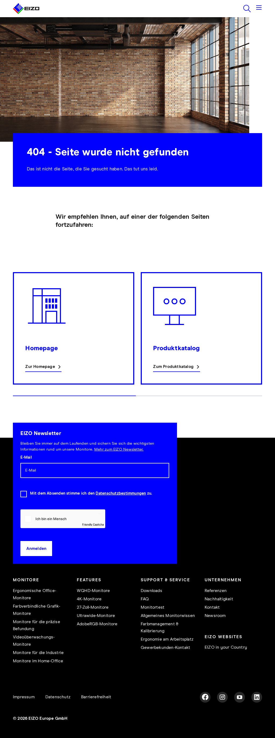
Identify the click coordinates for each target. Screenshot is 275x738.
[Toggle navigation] (259, 8)
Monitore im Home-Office (38, 661)
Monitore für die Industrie (38, 653)
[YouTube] (239, 697)
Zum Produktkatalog (173, 367)
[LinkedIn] (256, 697)
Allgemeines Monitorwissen (168, 616)
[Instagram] (222, 697)
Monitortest (152, 607)
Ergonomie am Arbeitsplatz (167, 639)
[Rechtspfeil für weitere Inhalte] (260, 336)
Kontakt (212, 607)
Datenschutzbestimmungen (121, 493)
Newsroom (215, 616)
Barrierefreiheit (96, 697)
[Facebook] (205, 697)
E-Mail (25, 457)
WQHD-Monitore (93, 591)
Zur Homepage (40, 367)
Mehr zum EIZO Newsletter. (119, 449)
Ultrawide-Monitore (96, 616)
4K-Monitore (89, 599)
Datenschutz (57, 697)
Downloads (151, 591)
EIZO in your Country (226, 647)
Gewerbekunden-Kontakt (165, 648)
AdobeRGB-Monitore (97, 624)
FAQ (145, 599)
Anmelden (36, 549)
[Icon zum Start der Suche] (247, 8)
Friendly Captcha (93, 524)
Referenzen (216, 591)
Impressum (24, 697)
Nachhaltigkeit (219, 599)
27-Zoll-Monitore (92, 607)
